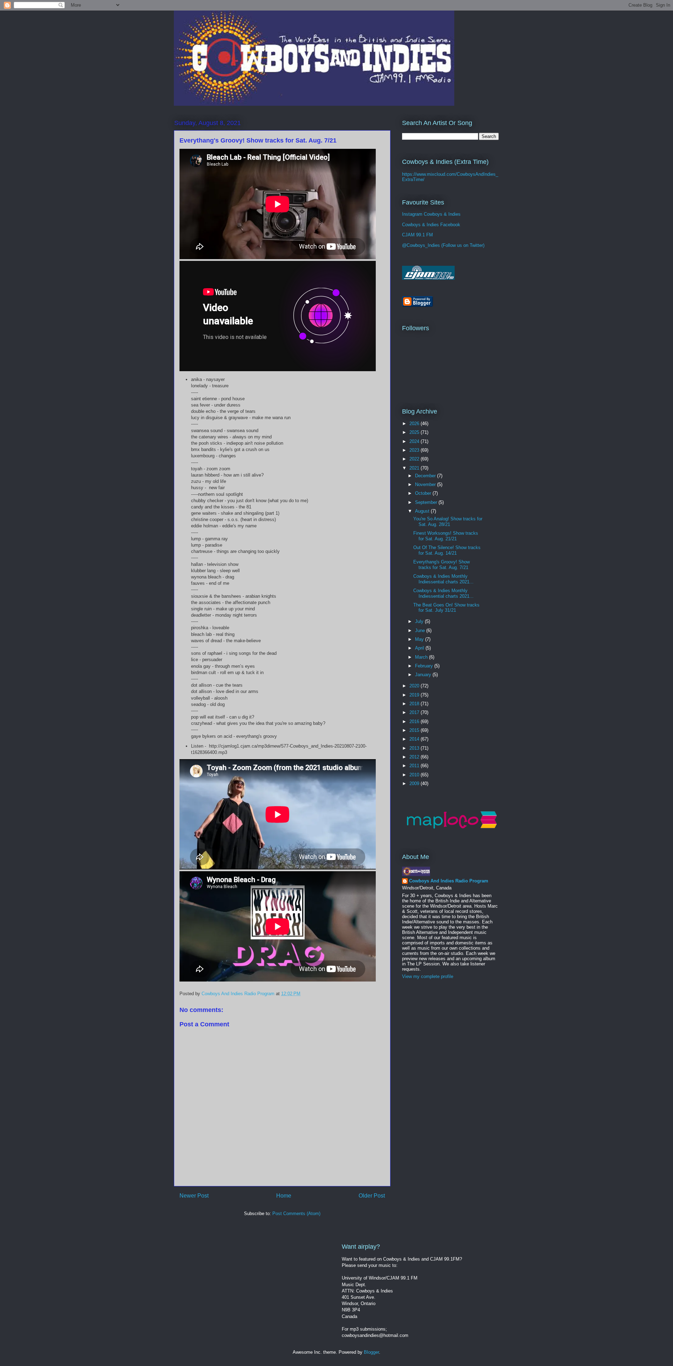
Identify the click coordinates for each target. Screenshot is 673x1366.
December (426, 475)
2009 (415, 783)
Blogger (371, 1352)
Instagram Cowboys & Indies (431, 214)
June (420, 630)
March (422, 657)
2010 (415, 774)
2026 (415, 423)
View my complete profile (427, 976)
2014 (415, 739)
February (424, 665)
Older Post (372, 1196)
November (426, 484)
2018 (415, 703)
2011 (415, 765)
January (424, 674)
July (420, 621)
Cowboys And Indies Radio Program (448, 880)
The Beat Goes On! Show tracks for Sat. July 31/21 (446, 607)
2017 (415, 712)
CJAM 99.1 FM (417, 234)
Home (283, 1196)
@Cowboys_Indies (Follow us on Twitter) (443, 245)
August (423, 511)
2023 (415, 450)
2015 (415, 730)
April (420, 648)
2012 (415, 757)
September (427, 502)
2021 (415, 468)
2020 (415, 685)
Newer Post (194, 1196)
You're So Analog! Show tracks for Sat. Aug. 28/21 (447, 521)
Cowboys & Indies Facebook (431, 224)
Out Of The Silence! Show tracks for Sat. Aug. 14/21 (447, 550)
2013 (415, 748)
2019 (415, 695)
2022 (415, 459)
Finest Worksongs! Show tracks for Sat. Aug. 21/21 (445, 536)
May (420, 639)
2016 (415, 721)
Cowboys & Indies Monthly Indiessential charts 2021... (443, 579)
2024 (415, 441)
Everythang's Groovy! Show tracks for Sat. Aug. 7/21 (441, 564)
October (424, 493)
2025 (415, 432)
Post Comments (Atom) (296, 1213)
